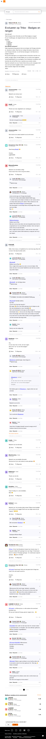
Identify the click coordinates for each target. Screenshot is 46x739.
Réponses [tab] (7, 86)
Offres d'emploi (8, 737)
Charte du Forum (8, 733)
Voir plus (39, 694)
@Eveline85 (12, 262)
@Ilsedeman (12, 360)
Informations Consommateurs (25, 737)
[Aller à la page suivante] (27, 689)
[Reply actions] (39, 118)
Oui (15, 724)
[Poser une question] (43, 736)
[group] (29, 71)
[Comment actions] (40, 92)
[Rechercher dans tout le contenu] (39, 12)
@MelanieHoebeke (14, 220)
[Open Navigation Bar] (2, 1)
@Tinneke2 (11, 569)
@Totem (22, 203)
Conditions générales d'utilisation (20, 733)
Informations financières (17, 736)
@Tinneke (12, 642)
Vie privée (15, 737)
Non (8, 724)
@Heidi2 (17, 149)
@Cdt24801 (12, 625)
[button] (10, 122)
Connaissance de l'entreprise (29, 736)
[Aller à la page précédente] (20, 689)
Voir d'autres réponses (13, 433)
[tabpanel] (23, 389)
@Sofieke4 (20, 522)
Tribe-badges (9, 19)
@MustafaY (12, 661)
